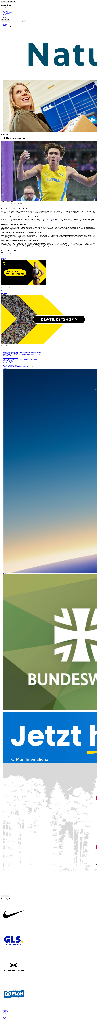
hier (1, 221)
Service (4, 17)
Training (5, 14)
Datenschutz (5, 1011)
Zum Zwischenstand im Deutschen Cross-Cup (78, 221)
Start (4, 23)
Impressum (5, 1010)
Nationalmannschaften (7, 12)
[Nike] (14, 927)
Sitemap (5, 1012)
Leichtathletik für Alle (7, 13)
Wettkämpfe (5, 11)
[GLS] (14, 953)
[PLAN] (14, 1006)
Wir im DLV (5, 16)
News (4, 25)
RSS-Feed (5, 1013)
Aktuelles (5, 10)
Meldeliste (53, 219)
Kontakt (5, 1009)
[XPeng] (14, 980)
